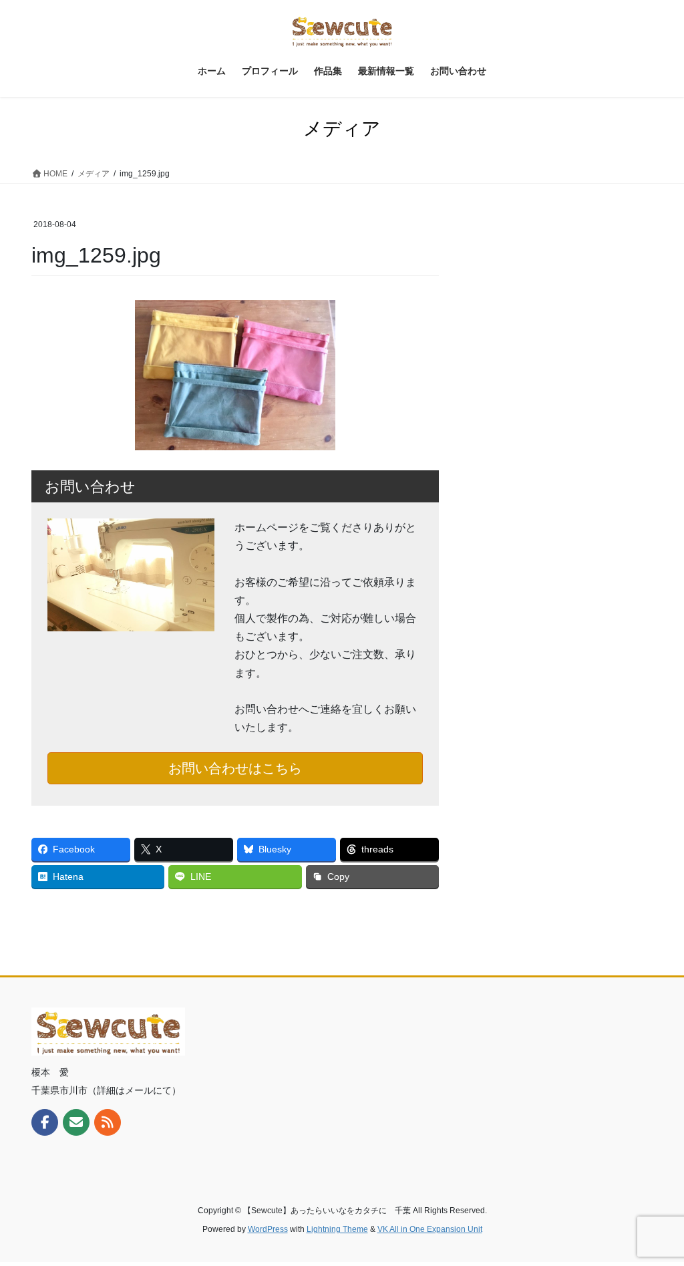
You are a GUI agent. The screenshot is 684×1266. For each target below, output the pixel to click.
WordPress (268, 1229)
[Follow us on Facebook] (44, 1122)
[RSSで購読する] (107, 1122)
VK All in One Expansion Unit (429, 1229)
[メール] (76, 1122)
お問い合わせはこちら (235, 768)
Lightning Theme (337, 1229)
